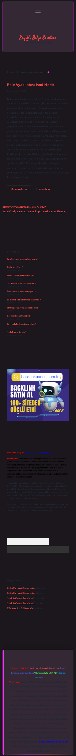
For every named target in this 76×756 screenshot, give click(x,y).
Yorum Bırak (44, 188)
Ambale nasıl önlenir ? (16, 331)
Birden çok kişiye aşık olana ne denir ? (23, 307)
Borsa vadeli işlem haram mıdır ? (21, 275)
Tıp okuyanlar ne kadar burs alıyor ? (22, 259)
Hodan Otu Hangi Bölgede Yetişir (21, 587)
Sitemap (61, 211)
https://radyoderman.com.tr (18, 211)
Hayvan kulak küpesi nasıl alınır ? (21, 323)
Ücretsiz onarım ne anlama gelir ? (21, 291)
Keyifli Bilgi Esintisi (38, 37)
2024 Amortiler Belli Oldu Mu (20, 608)
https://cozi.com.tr (45, 211)
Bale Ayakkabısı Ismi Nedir (30, 84)
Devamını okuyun (21, 189)
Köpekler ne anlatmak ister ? (19, 315)
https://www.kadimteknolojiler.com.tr (24, 207)
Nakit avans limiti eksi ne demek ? (21, 283)
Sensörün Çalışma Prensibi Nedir (21, 597)
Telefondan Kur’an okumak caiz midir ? (24, 299)
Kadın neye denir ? (15, 267)
